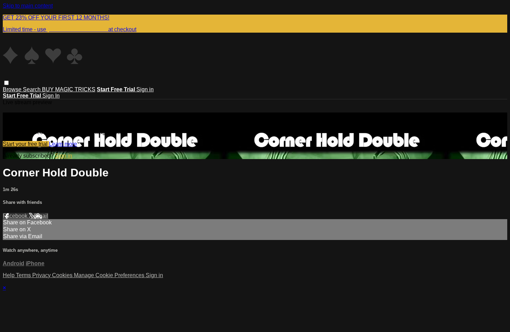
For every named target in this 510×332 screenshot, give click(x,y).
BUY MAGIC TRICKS (68, 89)
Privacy (42, 275)
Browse (13, 89)
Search (32, 89)
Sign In (51, 96)
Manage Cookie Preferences (110, 275)
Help (9, 275)
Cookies (63, 275)
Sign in (145, 89)
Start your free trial (26, 144)
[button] (6, 83)
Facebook (16, 216)
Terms (24, 275)
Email (41, 216)
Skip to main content (28, 6)
